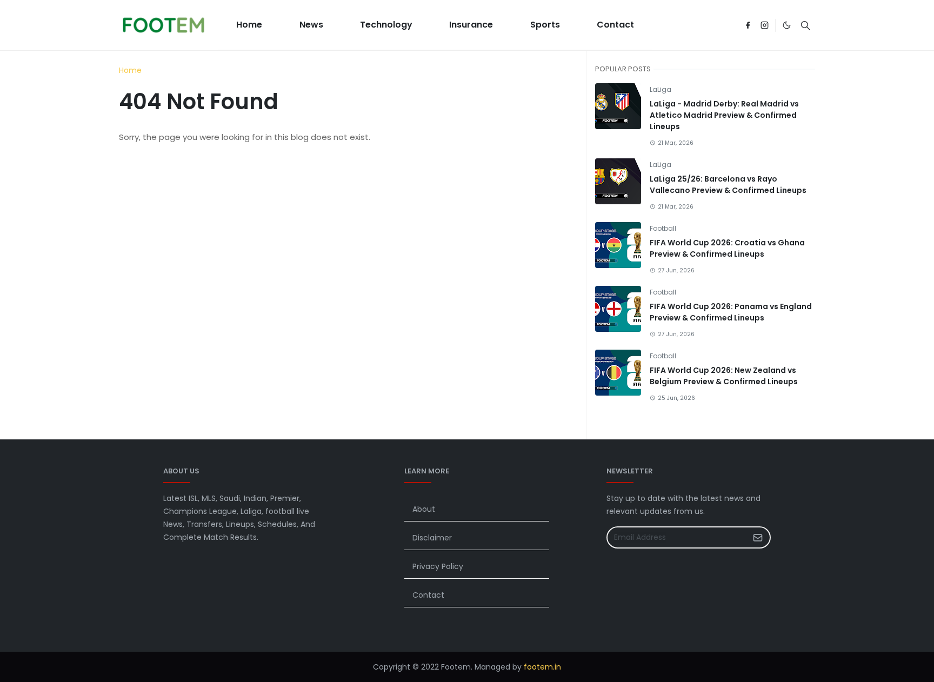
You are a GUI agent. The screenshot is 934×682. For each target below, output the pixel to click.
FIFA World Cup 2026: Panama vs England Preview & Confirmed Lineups (731, 312)
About (423, 509)
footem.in (542, 666)
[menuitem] (249, 24)
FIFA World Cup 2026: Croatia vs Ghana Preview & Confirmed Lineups (727, 248)
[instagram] (764, 25)
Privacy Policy (437, 566)
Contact (428, 595)
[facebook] (747, 25)
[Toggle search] (805, 25)
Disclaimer (432, 537)
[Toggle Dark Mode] (787, 25)
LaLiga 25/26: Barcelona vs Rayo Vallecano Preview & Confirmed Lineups (728, 184)
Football (663, 228)
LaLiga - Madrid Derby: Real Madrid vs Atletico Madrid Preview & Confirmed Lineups (724, 115)
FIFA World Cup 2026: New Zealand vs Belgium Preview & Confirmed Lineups (724, 376)
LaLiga (660, 89)
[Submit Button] (758, 537)
